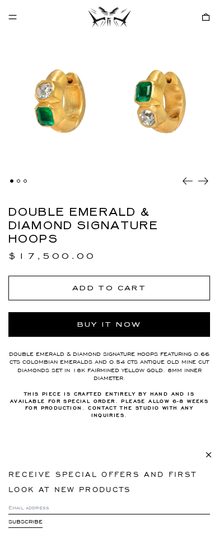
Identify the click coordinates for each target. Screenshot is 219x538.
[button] (206, 17)
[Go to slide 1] (11, 181)
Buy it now (109, 324)
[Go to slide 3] (25, 181)
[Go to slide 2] (18, 181)
